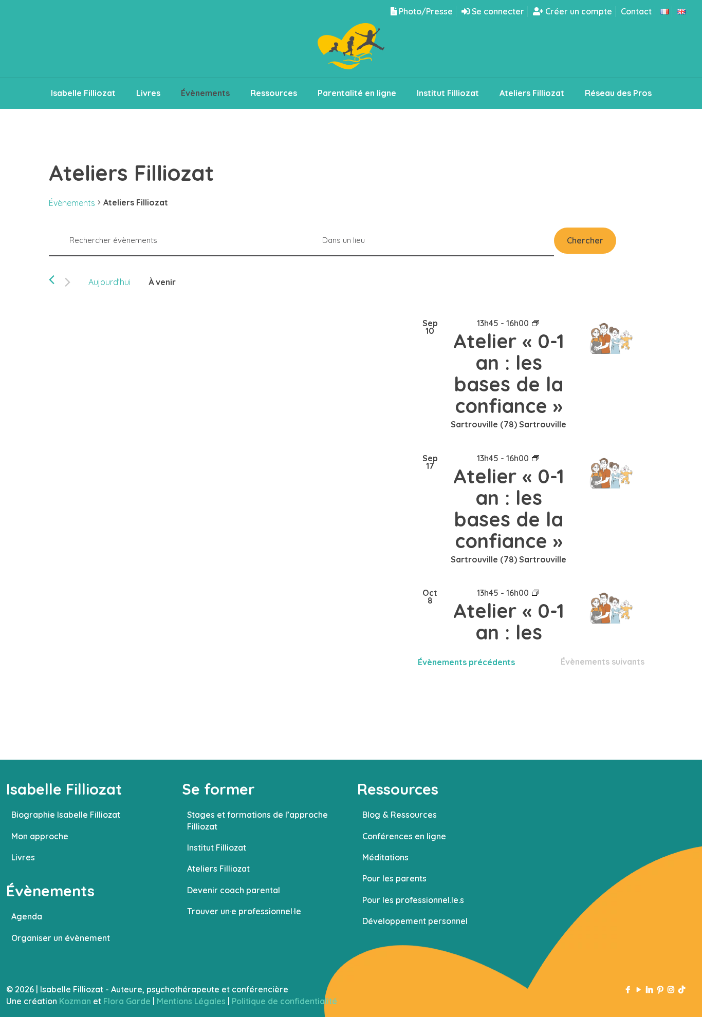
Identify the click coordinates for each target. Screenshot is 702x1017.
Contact (636, 11)
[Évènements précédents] (51, 280)
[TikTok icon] (682, 989)
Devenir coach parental (233, 890)
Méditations (385, 857)
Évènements (72, 203)
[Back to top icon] (652, 996)
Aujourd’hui (109, 282)
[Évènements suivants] (67, 282)
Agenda (26, 916)
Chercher (585, 240)
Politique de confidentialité (284, 1001)
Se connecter (497, 11)
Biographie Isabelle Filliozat (65, 814)
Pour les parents (394, 878)
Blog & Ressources (399, 814)
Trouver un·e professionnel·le (244, 911)
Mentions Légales (191, 1001)
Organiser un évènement (60, 938)
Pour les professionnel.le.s (413, 900)
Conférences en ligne (404, 836)
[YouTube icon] (638, 989)
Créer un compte (577, 11)
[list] (532, 474)
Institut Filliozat (216, 847)
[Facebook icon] (628, 989)
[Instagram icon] (671, 989)
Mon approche (39, 836)
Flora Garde (127, 1001)
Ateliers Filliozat (218, 868)
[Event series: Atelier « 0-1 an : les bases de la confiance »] (535, 323)
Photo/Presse (425, 11)
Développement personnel (415, 921)
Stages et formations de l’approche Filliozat (257, 820)
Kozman (75, 1001)
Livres (23, 857)
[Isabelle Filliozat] (351, 50)
